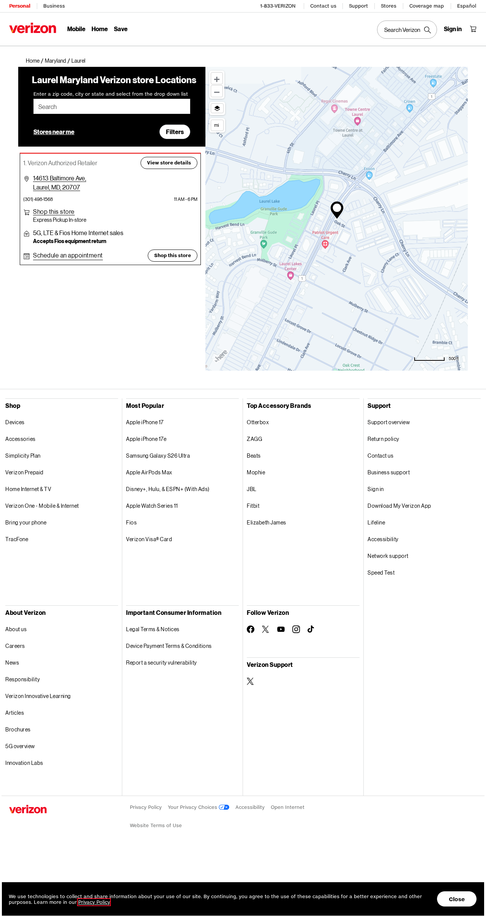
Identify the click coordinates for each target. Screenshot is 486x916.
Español (466, 6)
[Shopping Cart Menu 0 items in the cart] (473, 29)
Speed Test (381, 572)
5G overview (20, 746)
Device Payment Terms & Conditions (169, 646)
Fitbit (253, 505)
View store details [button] (169, 163)
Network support (388, 556)
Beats (254, 455)
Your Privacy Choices (193, 807)
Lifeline (376, 522)
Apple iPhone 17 (145, 422)
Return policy (383, 439)
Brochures (18, 729)
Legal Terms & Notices (153, 629)
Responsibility (22, 679)
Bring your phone (25, 522)
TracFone (16, 539)
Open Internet (288, 807)
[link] (35, 61)
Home (100, 28)
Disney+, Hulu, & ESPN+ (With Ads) (168, 489)
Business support (389, 472)
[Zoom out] (217, 91)
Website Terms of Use (156, 825)
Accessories (20, 439)
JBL (252, 489)
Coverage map (426, 6)
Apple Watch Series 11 (152, 505)
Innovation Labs (24, 763)
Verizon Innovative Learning (38, 696)
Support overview (389, 422)
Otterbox (258, 422)
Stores (388, 6)
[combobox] (111, 106)
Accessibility (383, 539)
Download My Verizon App (399, 505)
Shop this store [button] (172, 255)
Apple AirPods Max (149, 472)
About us (16, 629)
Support (358, 6)
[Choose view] (217, 108)
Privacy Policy (146, 807)
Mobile (76, 28)
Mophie (256, 472)
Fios (131, 522)
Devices (15, 422)
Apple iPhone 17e (146, 439)
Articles (14, 712)
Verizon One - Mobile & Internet (42, 505)
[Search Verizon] (407, 30)
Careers (15, 646)
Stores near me (53, 131)
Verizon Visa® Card (149, 539)
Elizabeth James (266, 522)
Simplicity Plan (23, 455)
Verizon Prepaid (24, 472)
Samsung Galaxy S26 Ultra (158, 455)
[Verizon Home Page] (32, 27)
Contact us (323, 6)
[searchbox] (111, 106)
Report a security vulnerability (161, 662)
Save (121, 28)
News (12, 662)
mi (216, 125)
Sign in (376, 489)
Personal (19, 6)
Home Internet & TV (28, 489)
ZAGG (254, 439)
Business (54, 6)
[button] (78, 61)
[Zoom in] (217, 78)
